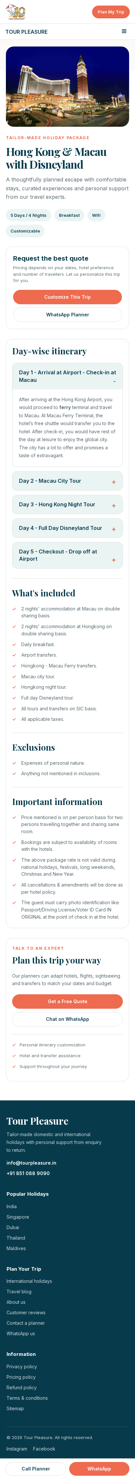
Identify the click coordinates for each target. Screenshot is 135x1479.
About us (16, 1302)
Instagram (17, 1448)
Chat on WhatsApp (67, 1019)
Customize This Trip (67, 297)
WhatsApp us (21, 1333)
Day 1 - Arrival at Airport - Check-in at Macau (67, 376)
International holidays (29, 1281)
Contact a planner (26, 1323)
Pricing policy (21, 1377)
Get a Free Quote (67, 1001)
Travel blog (19, 1291)
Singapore (18, 1217)
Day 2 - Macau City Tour (50, 480)
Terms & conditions (27, 1398)
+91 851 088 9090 (28, 1173)
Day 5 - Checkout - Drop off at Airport (58, 555)
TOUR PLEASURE (26, 31)
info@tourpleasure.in (31, 1163)
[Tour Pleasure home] (16, 12)
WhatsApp (99, 1468)
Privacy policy (22, 1366)
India (12, 1206)
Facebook (44, 1448)
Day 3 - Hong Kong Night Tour (57, 504)
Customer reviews (26, 1312)
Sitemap (15, 1408)
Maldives (16, 1248)
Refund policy (22, 1387)
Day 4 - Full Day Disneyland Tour (60, 528)
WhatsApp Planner (67, 314)
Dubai (13, 1227)
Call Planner (36, 1468)
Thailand (16, 1238)
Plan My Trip (111, 11)
